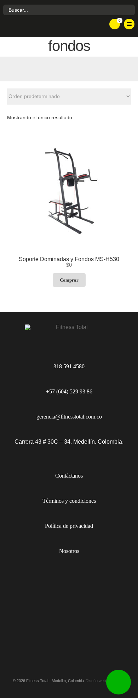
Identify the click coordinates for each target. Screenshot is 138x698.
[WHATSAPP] (118, 682)
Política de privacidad (69, 526)
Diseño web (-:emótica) (106, 681)
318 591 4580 (69, 366)
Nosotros (69, 551)
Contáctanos (69, 476)
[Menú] (129, 24)
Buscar (128, 10)
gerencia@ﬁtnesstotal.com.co (69, 417)
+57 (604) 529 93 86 (69, 391)
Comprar (69, 280)
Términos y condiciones (69, 501)
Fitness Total (48, 26)
